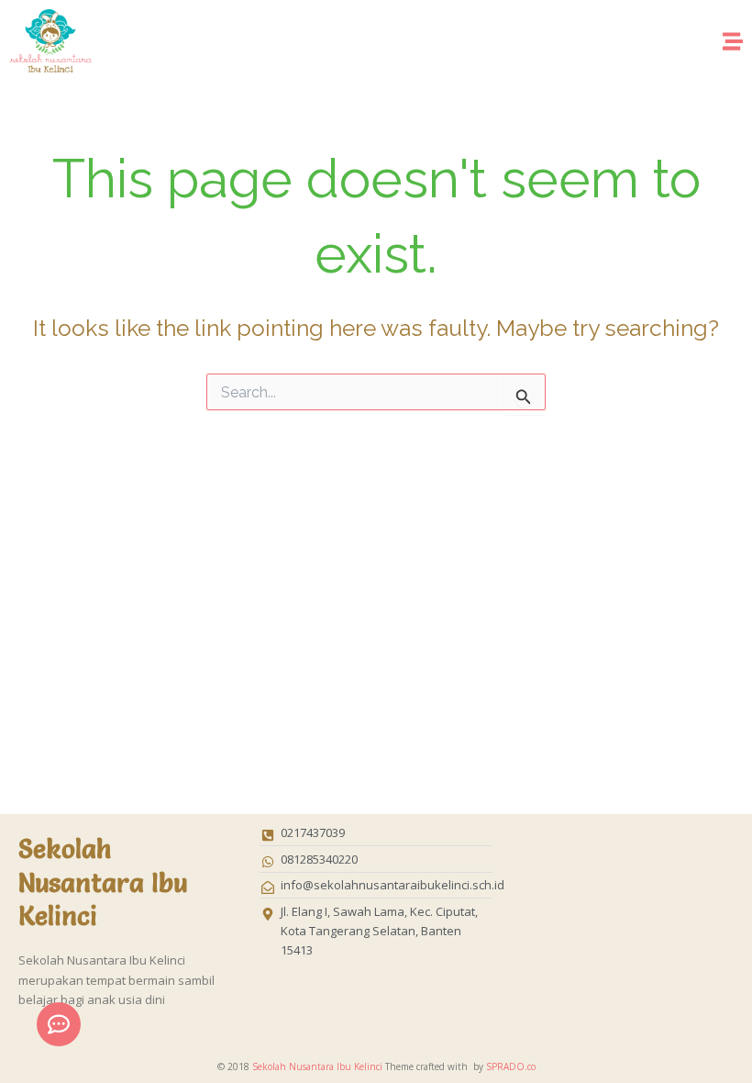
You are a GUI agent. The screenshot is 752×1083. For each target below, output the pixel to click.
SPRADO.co (511, 1066)
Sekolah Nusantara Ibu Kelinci (317, 1066)
